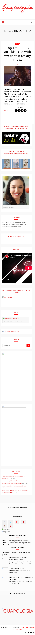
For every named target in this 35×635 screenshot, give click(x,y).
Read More (7, 110)
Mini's (21, 564)
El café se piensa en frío (16, 568)
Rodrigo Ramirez (14, 570)
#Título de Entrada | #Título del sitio (14, 540)
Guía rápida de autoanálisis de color (12, 483)
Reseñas (11, 572)
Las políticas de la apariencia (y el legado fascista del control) (16, 543)
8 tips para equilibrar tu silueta (10, 481)
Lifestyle (17, 564)
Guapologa (13, 562)
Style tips (13, 583)
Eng (17, 43)
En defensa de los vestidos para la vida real (14, 486)
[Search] (32, 22)
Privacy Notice (25, 627)
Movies (26, 564)
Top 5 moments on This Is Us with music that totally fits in (17, 53)
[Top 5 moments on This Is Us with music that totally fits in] (17, 76)
